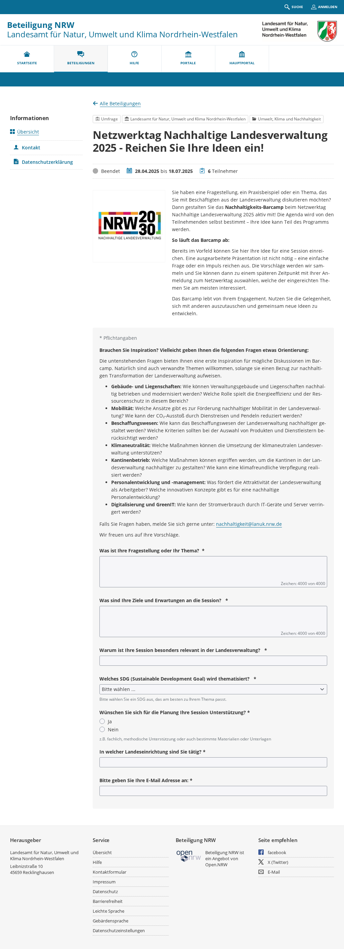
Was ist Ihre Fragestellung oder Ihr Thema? (152, 550)
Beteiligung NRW (40, 24)
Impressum (104, 882)
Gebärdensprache (110, 921)
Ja (110, 721)
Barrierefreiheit (108, 901)
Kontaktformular (109, 872)
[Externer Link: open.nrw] (189, 855)
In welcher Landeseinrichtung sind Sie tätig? (152, 752)
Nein (113, 729)
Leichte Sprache (108, 911)
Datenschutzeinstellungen (119, 930)
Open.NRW (216, 865)
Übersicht (28, 132)
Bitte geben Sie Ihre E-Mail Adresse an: (145, 780)
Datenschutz (105, 891)
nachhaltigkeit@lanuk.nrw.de (249, 524)
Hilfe (97, 862)
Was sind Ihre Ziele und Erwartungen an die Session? (163, 600)
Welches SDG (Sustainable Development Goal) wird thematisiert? (177, 679)
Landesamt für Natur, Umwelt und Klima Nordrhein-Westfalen (44, 855)
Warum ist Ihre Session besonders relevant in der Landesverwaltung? (183, 650)
